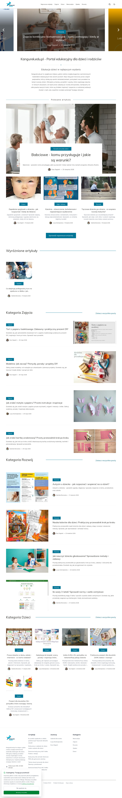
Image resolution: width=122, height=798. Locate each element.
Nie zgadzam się (21, 788)
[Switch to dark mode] (114, 4)
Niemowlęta (70, 4)
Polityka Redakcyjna (58, 783)
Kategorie (77, 735)
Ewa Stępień (54, 745)
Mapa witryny (69, 783)
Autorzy (54, 735)
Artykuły (31, 735)
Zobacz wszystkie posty (106, 313)
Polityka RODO (47, 783)
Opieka (78, 4)
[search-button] (110, 4)
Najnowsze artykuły (46, 4)
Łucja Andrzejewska (56, 742)
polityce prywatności (28, 784)
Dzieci (62, 4)
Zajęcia (56, 4)
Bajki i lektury (61, 204)
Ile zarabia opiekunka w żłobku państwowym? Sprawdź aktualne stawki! (38, 741)
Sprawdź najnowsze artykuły (61, 235)
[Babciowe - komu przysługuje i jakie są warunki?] (61, 139)
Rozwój (84, 4)
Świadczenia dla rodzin (61, 149)
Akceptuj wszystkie (21, 792)
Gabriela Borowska (56, 738)
